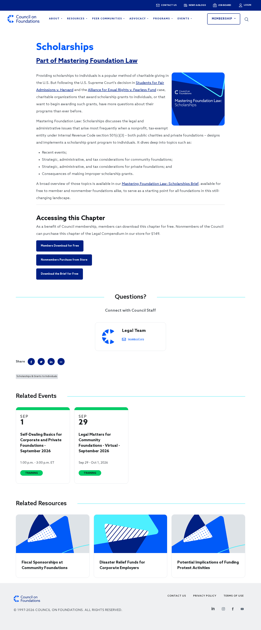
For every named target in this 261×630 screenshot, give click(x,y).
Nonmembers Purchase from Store (64, 259)
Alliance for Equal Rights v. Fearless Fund (122, 90)
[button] (249, 18)
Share (20, 362)
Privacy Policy (204, 595)
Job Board (224, 5)
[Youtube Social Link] (242, 608)
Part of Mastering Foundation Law (87, 61)
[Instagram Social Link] (223, 608)
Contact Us (176, 595)
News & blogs (197, 5)
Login (247, 5)
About (55, 18)
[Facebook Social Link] (232, 608)
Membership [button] (222, 18)
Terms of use (234, 595)
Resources (76, 18)
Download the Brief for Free (59, 274)
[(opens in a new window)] (61, 361)
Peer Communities (107, 18)
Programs (162, 18)
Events (184, 18)
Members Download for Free (60, 245)
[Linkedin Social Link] (213, 608)
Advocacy (138, 18)
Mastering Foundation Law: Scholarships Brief (160, 184)
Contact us (169, 5)
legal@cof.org (136, 339)
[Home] (23, 19)
